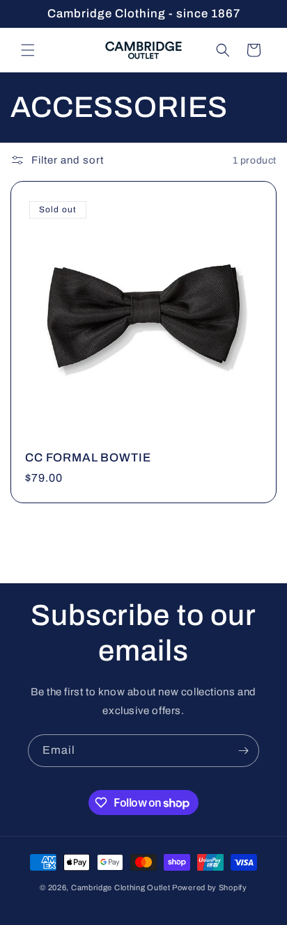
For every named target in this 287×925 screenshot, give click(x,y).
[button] (28, 50)
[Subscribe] (243, 750)
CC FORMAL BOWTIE (87, 457)
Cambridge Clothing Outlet (121, 887)
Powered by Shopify (209, 887)
